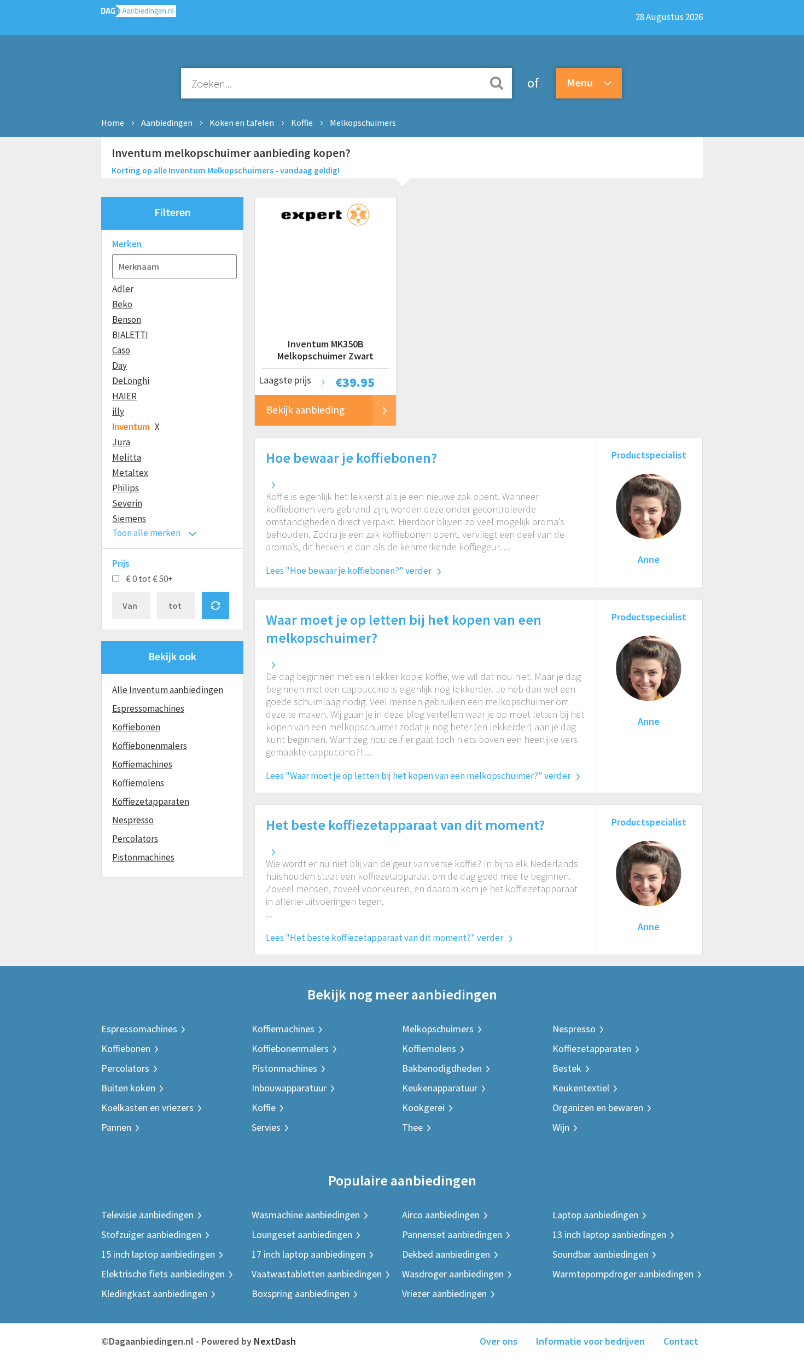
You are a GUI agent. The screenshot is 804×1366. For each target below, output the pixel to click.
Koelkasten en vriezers (147, 1107)
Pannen (116, 1127)
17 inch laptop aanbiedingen (308, 1254)
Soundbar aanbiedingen (600, 1254)
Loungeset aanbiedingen (302, 1234)
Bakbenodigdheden (442, 1068)
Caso (121, 350)
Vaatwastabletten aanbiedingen (317, 1274)
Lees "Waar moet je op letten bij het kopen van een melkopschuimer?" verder (418, 776)
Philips (125, 488)
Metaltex (130, 473)
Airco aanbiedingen (441, 1214)
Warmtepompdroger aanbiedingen (623, 1274)
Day (119, 365)
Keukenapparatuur (439, 1088)
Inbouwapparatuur (289, 1088)
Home (112, 122)
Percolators (135, 839)
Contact (680, 1341)
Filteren (172, 212)
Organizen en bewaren (597, 1107)
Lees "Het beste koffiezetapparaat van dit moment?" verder (384, 938)
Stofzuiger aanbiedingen (151, 1234)
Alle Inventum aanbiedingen (167, 690)
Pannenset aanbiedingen (452, 1234)
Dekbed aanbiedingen (446, 1254)
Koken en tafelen (241, 122)
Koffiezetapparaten (150, 801)
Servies (266, 1127)
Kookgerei (423, 1107)
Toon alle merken (146, 533)
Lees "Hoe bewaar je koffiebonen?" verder (349, 571)
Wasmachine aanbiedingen (306, 1214)
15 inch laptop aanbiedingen (158, 1254)
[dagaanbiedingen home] (138, 13)
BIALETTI (130, 335)
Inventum (131, 427)
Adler (122, 289)
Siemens (129, 519)
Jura (121, 442)
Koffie (302, 122)
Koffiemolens (138, 783)
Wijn (560, 1127)
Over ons (498, 1341)
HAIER (124, 396)
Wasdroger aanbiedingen (453, 1274)
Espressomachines (148, 708)
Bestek (566, 1068)
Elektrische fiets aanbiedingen (163, 1274)
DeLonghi (130, 381)
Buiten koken (128, 1088)
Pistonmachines (143, 857)
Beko (122, 304)
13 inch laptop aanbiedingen (609, 1234)
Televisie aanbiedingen (147, 1214)
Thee (412, 1127)
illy (118, 411)
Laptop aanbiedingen (595, 1214)
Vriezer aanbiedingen (444, 1293)
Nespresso (133, 820)
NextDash (275, 1341)
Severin (127, 503)
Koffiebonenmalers (149, 746)
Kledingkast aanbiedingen (154, 1293)
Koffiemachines (142, 764)
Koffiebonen (136, 727)
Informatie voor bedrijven (590, 1341)
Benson (126, 319)
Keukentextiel (580, 1088)
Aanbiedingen (167, 122)
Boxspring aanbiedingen (300, 1293)
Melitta (126, 457)
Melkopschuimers (363, 122)
